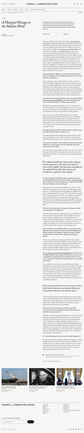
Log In (74, 4)
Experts (21, 9)
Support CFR (4, 4)
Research (15, 9)
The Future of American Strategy (37, 9)
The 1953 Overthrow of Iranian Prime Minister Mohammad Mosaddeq (38, 387)
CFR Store (65, 408)
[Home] (42, 4)
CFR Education (46, 408)
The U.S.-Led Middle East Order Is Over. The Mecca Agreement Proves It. (66, 387)
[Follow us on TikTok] (79, 429)
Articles (3, 12)
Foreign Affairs (12, 4)
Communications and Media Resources (72, 410)
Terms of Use (66, 411)
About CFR (45, 404)
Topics (9, 9)
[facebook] (68, 429)
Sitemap (44, 413)
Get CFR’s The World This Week (11, 418)
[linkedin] (71, 429)
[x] (81, 429)
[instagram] (76, 429)
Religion (4, 18)
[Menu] (81, 4)
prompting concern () (68, 49)
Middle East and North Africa (54, 361)
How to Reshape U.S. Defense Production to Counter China (9, 387)
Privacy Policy (46, 411)
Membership (66, 404)
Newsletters (66, 407)
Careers (44, 407)
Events (27, 9)
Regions (3, 9)
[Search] (77, 4)
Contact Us (45, 410)
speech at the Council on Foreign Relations (59, 253)
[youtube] (73, 429)
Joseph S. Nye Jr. (65, 51)
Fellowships (65, 406)
